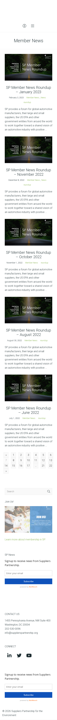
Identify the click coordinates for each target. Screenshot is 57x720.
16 (20, 465)
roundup (27, 102)
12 (43, 460)
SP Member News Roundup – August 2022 (28, 332)
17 (28, 465)
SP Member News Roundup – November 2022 (28, 172)
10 (28, 460)
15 (13, 465)
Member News (32, 97)
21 (43, 465)
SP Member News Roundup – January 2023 (28, 89)
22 (50, 465)
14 (6, 465)
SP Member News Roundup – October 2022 (28, 254)
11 (35, 460)
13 (50, 460)
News (43, 97)
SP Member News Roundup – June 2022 (28, 410)
